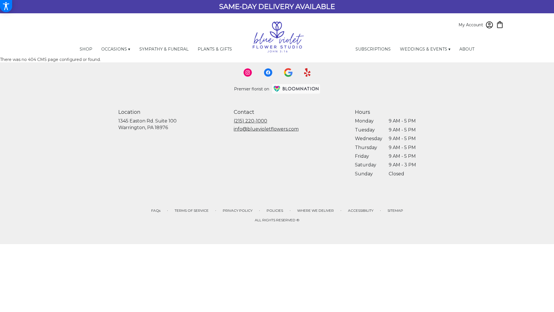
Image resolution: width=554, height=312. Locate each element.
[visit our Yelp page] (307, 72)
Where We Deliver (315, 210)
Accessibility (360, 210)
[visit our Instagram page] (248, 72)
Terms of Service (192, 210)
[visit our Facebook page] (268, 72)
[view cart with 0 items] (500, 24)
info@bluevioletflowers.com (266, 129)
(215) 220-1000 (250, 121)
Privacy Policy (237, 210)
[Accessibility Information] (6, 6)
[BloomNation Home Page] (296, 89)
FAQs (155, 210)
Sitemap (395, 210)
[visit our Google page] (288, 72)
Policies (275, 210)
